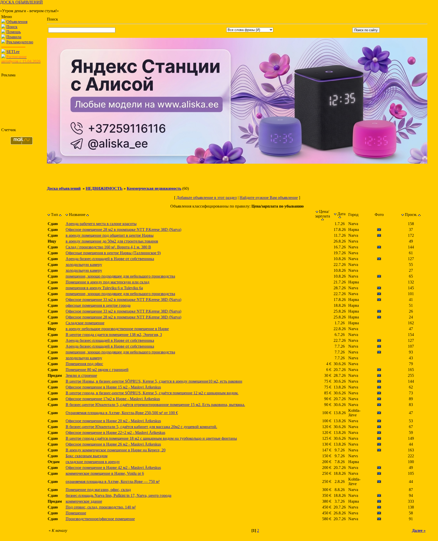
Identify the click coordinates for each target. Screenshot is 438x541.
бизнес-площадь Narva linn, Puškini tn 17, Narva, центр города (118, 495)
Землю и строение (81, 375)
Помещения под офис (84, 364)
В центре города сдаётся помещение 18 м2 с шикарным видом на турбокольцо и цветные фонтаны (151, 438)
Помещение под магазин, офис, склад (98, 489)
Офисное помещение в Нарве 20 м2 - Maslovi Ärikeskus (113, 421)
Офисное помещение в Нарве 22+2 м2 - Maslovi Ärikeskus (115, 432)
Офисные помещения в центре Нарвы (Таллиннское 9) (113, 253)
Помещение (76, 513)
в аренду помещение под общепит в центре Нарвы (110, 235)
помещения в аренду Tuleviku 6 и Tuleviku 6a (104, 288)
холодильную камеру (84, 264)
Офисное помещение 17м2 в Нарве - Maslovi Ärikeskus (113, 399)
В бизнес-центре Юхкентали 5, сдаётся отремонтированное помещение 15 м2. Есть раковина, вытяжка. (155, 404)
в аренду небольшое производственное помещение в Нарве (117, 329)
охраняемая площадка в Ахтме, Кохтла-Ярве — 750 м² (113, 481)
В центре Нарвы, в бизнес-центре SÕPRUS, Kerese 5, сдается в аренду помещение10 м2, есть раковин (154, 381)
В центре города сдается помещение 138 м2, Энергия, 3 (114, 334)
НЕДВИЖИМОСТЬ (104, 188)
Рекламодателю (19, 42)
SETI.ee (13, 51)
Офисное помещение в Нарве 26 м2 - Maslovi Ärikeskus (113, 444)
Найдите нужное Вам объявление (269, 197)
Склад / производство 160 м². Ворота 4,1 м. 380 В (108, 247)
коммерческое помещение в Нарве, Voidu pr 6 (105, 473)
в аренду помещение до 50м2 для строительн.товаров (112, 241)
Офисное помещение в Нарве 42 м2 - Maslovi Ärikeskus (113, 467)
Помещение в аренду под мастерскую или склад (107, 282)
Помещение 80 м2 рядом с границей (97, 369)
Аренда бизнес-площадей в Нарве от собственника (110, 259)
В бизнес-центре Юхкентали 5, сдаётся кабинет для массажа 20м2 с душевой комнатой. (141, 427)
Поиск (11, 27)
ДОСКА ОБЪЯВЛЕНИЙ (21, 2)
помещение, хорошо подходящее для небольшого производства (120, 276)
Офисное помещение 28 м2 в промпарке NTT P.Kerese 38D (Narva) (123, 229)
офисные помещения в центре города (98, 305)
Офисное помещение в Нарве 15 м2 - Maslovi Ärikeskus (113, 387)
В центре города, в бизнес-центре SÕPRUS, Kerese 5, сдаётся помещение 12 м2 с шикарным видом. (152, 393)
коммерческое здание (84, 501)
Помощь (13, 32)
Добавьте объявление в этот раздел (206, 197)
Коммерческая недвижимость (154, 188)
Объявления (16, 22)
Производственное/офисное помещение (100, 519)
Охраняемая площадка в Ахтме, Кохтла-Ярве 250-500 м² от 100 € (122, 413)
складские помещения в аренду (93, 462)
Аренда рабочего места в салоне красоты (101, 224)
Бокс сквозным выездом (86, 456)
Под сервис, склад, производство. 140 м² (101, 507)
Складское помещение (85, 323)
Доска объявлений (64, 188)
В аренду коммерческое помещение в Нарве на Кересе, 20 (116, 450)
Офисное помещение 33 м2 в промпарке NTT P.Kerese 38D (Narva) (123, 299)
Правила (13, 37)
